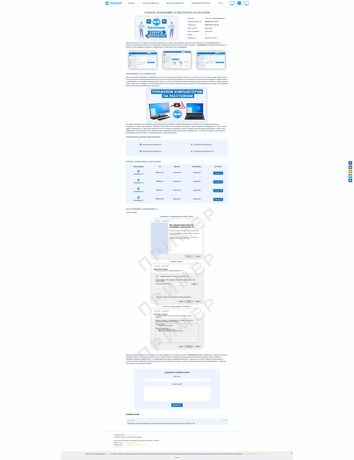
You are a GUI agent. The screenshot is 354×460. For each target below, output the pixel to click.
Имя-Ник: (177, 376)
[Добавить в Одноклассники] (350, 171)
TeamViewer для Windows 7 (203, 144)
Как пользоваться (150, 3)
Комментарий (177, 384)
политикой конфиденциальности (255, 454)
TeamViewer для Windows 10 (152, 144)
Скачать (131, 3)
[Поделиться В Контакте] (350, 180)
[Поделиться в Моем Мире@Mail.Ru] (350, 167)
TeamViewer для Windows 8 (151, 151)
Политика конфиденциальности (139, 445)
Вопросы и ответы (130, 435)
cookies (125, 445)
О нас (220, 3)
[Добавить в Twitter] (350, 176)
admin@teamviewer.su (130, 442)
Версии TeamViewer (174, 3)
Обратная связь (118, 447)
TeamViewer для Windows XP (204, 151)
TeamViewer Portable (200, 3)
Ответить (224, 420)
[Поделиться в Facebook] (350, 163)
